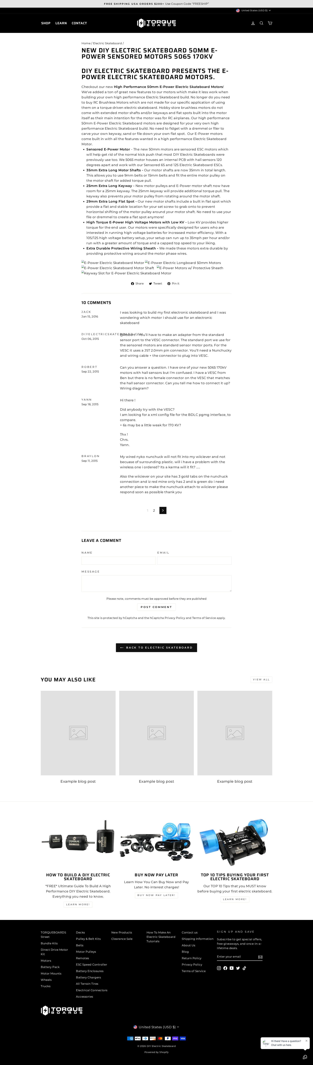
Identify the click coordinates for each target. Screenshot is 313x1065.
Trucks (45, 986)
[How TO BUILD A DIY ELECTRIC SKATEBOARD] (78, 842)
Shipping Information (197, 938)
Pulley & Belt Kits (88, 938)
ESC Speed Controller (91, 964)
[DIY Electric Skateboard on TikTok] (244, 968)
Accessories (84, 996)
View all (261, 679)
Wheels (46, 979)
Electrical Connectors (91, 990)
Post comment (156, 607)
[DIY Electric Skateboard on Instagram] (219, 968)
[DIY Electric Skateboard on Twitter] (238, 968)
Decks (80, 932)
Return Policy (191, 958)
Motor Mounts (51, 973)
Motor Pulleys (86, 951)
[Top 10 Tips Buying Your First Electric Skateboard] (234, 842)
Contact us (189, 932)
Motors (46, 960)
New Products (121, 932)
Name (87, 552)
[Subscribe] (260, 956)
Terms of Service (204, 618)
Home (86, 43)
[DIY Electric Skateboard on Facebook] (225, 968)
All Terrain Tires (87, 983)
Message (91, 571)
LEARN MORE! (78, 904)
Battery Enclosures (89, 971)
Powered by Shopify (156, 1052)
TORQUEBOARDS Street (53, 934)
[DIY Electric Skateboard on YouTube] (232, 968)
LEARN (61, 23)
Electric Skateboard (107, 43)
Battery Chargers (88, 977)
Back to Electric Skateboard (159, 647)
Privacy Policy (175, 618)
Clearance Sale (122, 938)
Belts (79, 945)
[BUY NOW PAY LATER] (156, 842)
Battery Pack (50, 967)
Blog (185, 951)
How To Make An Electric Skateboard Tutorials (161, 937)
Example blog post (78, 781)
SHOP (46, 23)
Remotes (82, 958)
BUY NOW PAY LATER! (156, 895)
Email (163, 552)
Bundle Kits (49, 943)
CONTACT (79, 23)
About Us (188, 945)
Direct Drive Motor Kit (54, 952)
